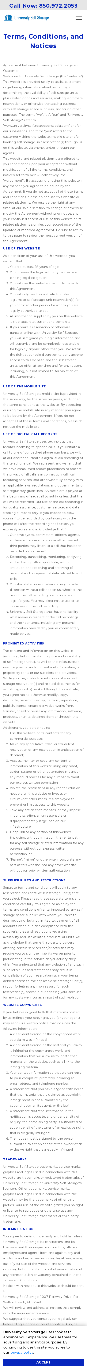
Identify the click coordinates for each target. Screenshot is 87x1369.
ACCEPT (43, 1362)
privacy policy (22, 1352)
